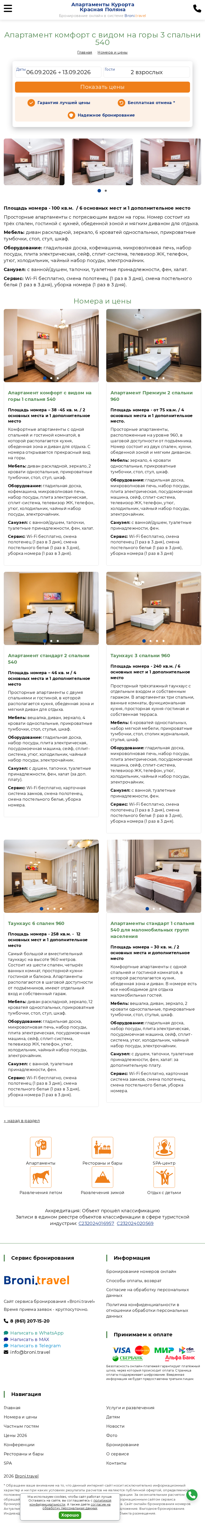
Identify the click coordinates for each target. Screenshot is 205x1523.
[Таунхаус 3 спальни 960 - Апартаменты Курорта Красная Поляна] (153, 608)
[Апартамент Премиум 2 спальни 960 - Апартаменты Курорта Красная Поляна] (153, 345)
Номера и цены (113, 52)
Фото (111, 1435)
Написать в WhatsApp (37, 1333)
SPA (8, 1463)
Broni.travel (27, 1476)
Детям (113, 1417)
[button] (99, 190)
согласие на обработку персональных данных (76, 1506)
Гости (110, 69)
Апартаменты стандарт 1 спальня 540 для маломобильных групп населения (152, 930)
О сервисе (117, 1454)
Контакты (116, 1463)
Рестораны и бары (24, 1454)
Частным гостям (21, 1426)
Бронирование (122, 1444)
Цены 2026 (15, 1435)
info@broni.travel (30, 1352)
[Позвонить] (197, 8)
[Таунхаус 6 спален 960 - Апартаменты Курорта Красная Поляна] (51, 876)
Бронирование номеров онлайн (141, 1271)
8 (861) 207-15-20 (30, 1321)
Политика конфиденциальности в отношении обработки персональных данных (147, 1310)
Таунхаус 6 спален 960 (36, 923)
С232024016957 (96, 1223)
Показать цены (102, 87)
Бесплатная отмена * (151, 102)
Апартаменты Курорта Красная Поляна (102, 7)
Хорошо (70, 1515)
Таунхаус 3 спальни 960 (140, 655)
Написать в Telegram (35, 1346)
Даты (21, 69)
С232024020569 (135, 1223)
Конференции (19, 1444)
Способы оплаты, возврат (134, 1280)
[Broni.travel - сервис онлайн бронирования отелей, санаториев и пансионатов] (37, 1280)
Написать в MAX (29, 1339)
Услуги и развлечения (130, 1407)
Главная (84, 52)
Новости (115, 1426)
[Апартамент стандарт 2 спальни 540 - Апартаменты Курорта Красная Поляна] (51, 608)
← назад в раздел (22, 1120)
